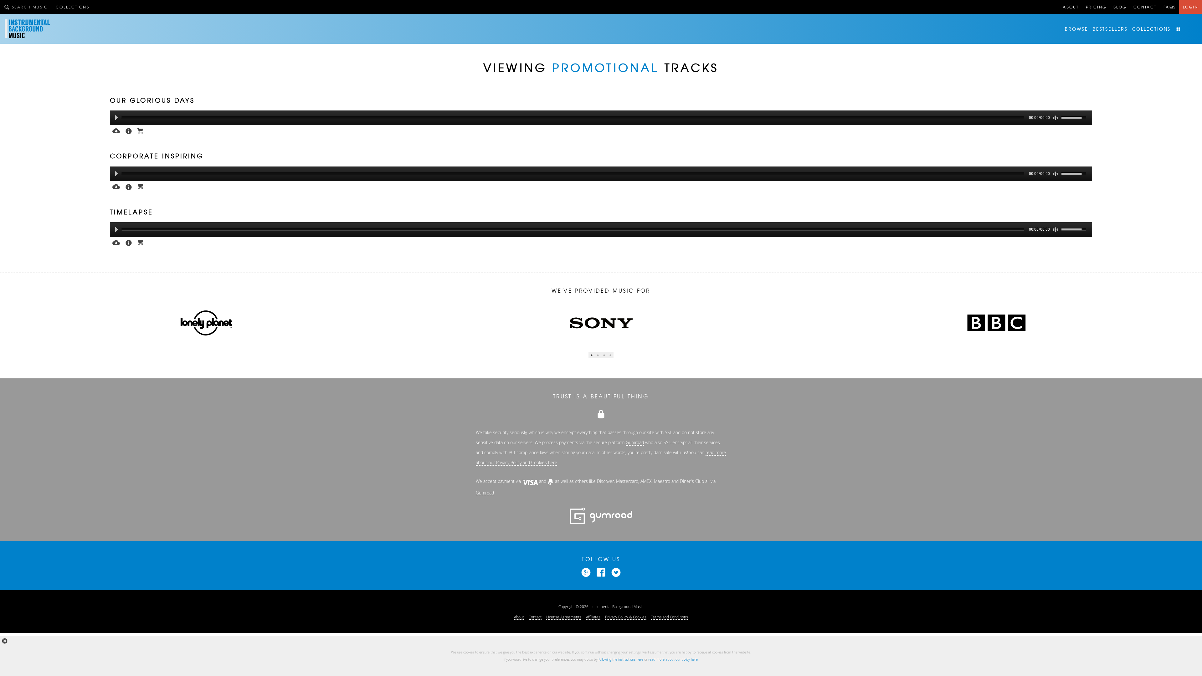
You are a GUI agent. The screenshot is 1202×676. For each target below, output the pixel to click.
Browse (1076, 28)
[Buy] (140, 130)
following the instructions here (620, 659)
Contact (1145, 7)
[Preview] (116, 130)
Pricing (1096, 7)
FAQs (1169, 7)
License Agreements (563, 616)
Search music (30, 7)
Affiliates (593, 616)
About (1071, 7)
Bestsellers (1110, 28)
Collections (72, 7)
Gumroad (635, 442)
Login (1190, 7)
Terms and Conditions (669, 616)
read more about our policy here (673, 659)
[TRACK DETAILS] (129, 130)
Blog (1120, 7)
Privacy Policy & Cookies (625, 616)
